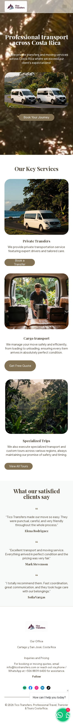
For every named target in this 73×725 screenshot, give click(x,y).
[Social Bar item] (24, 688)
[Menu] (65, 6)
